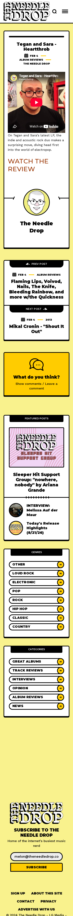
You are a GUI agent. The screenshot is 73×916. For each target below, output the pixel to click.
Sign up (18, 893)
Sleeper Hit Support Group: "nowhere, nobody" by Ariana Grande (36, 482)
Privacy (48, 901)
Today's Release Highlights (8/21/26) (43, 528)
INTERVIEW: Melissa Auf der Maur (42, 510)
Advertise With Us (36, 909)
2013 (49, 319)
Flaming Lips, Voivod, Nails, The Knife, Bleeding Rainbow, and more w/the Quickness (36, 289)
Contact (26, 901)
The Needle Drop (36, 63)
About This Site (46, 893)
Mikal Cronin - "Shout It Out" (36, 329)
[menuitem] (18, 894)
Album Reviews (31, 59)
